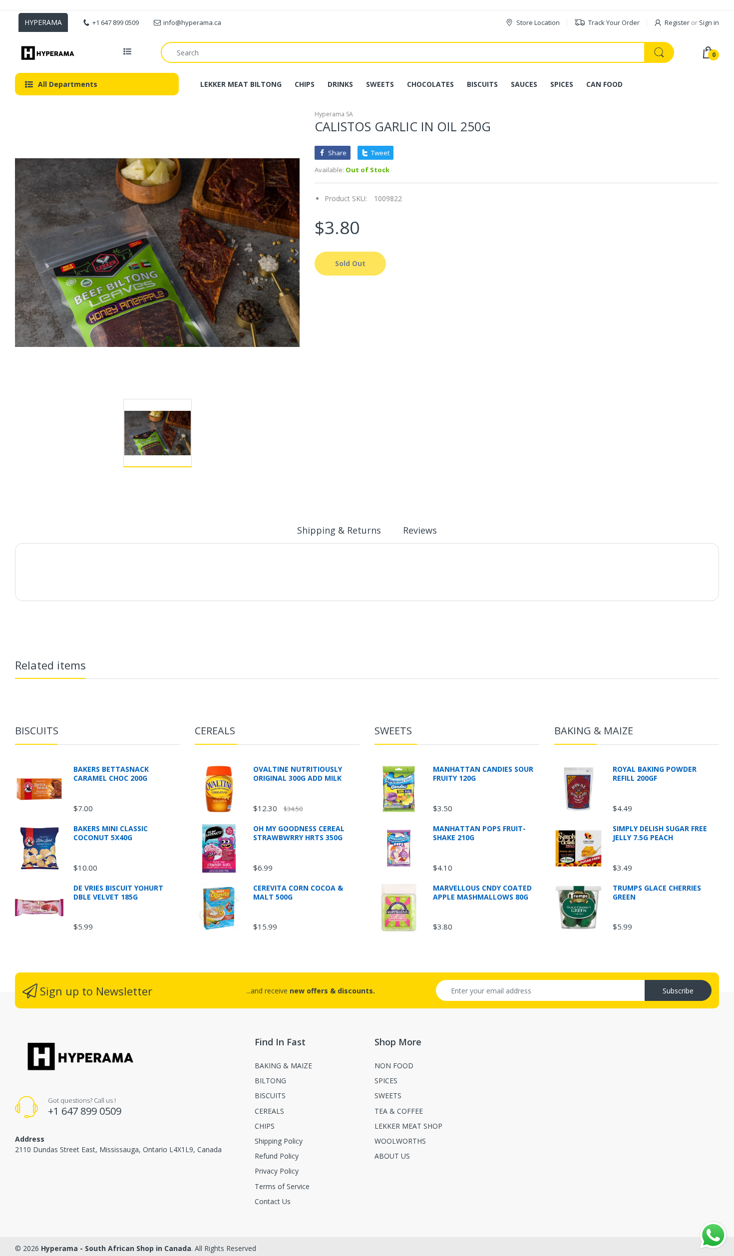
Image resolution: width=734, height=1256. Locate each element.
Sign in (709, 22)
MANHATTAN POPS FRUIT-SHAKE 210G (479, 833)
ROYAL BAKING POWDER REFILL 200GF (655, 774)
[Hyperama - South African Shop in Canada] (46, 52)
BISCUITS (36, 730)
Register (677, 22)
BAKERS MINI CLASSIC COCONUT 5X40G (110, 833)
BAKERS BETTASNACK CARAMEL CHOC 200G (111, 774)
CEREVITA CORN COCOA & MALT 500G (298, 893)
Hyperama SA (334, 114)
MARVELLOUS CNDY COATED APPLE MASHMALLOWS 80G (482, 893)
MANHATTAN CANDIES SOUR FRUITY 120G (483, 774)
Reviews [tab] (420, 530)
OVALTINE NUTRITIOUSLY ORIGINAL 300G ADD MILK (297, 774)
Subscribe (678, 990)
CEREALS (215, 730)
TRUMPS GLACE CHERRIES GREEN (657, 893)
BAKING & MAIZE (593, 730)
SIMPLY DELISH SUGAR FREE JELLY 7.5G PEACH (660, 833)
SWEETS (393, 730)
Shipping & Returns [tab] (339, 530)
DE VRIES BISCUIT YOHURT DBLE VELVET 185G (118, 893)
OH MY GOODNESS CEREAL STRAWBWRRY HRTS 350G (299, 833)
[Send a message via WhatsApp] (713, 1235)
